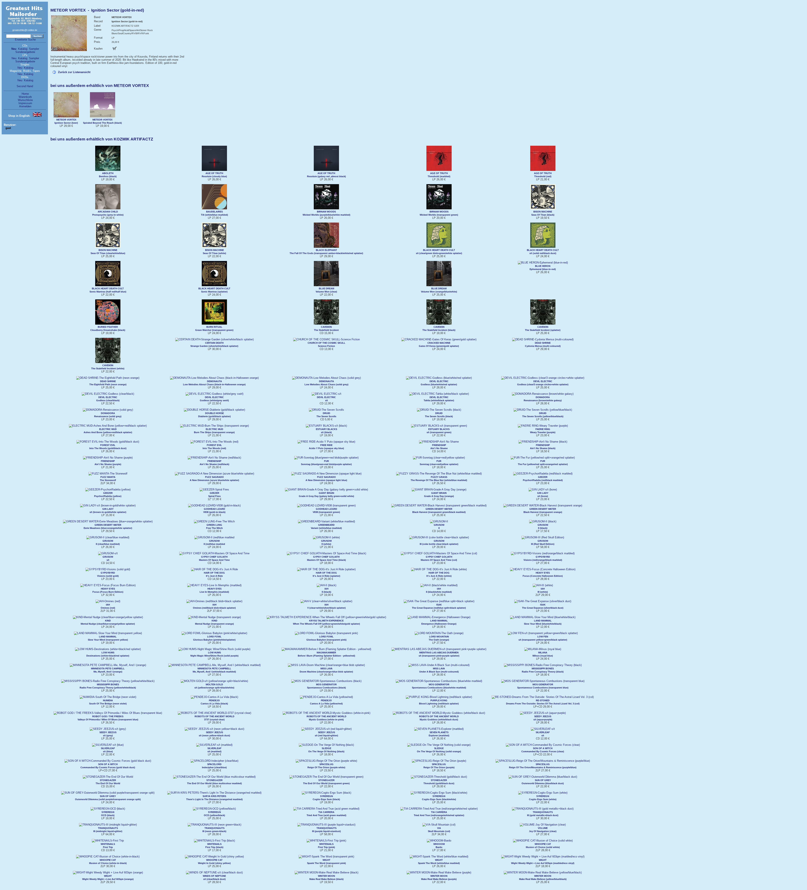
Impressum (25, 103)
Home (25, 93)
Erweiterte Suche (25, 39)
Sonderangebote (25, 52)
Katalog (22, 48)
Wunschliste (25, 100)
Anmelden (25, 106)
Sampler (34, 48)
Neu (13, 48)
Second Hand (25, 86)
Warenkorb (25, 96)
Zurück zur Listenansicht (74, 72)
